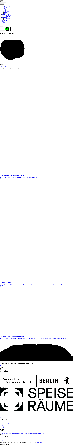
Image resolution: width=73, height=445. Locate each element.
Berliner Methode (7, 16)
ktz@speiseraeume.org (4, 417)
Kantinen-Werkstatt (5, 14)
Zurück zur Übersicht (3, 66)
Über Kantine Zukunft (6, 6)
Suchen (1, 1)
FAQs (5, 10)
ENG (3, 23)
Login (5, 19)
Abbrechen (4, 440)
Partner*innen (6, 9)
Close (1, 434)
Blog (3, 21)
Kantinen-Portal (4, 17)
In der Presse (6, 11)
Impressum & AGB (5, 423)
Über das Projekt (7, 7)
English (3, 426)
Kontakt (3, 22)
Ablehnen (7, 444)
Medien (5, 12)
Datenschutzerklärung (40, 442)
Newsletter (2, 365)
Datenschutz (4, 424)
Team (5, 8)
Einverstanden (2, 444)
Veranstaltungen (5, 20)
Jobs (5, 13)
